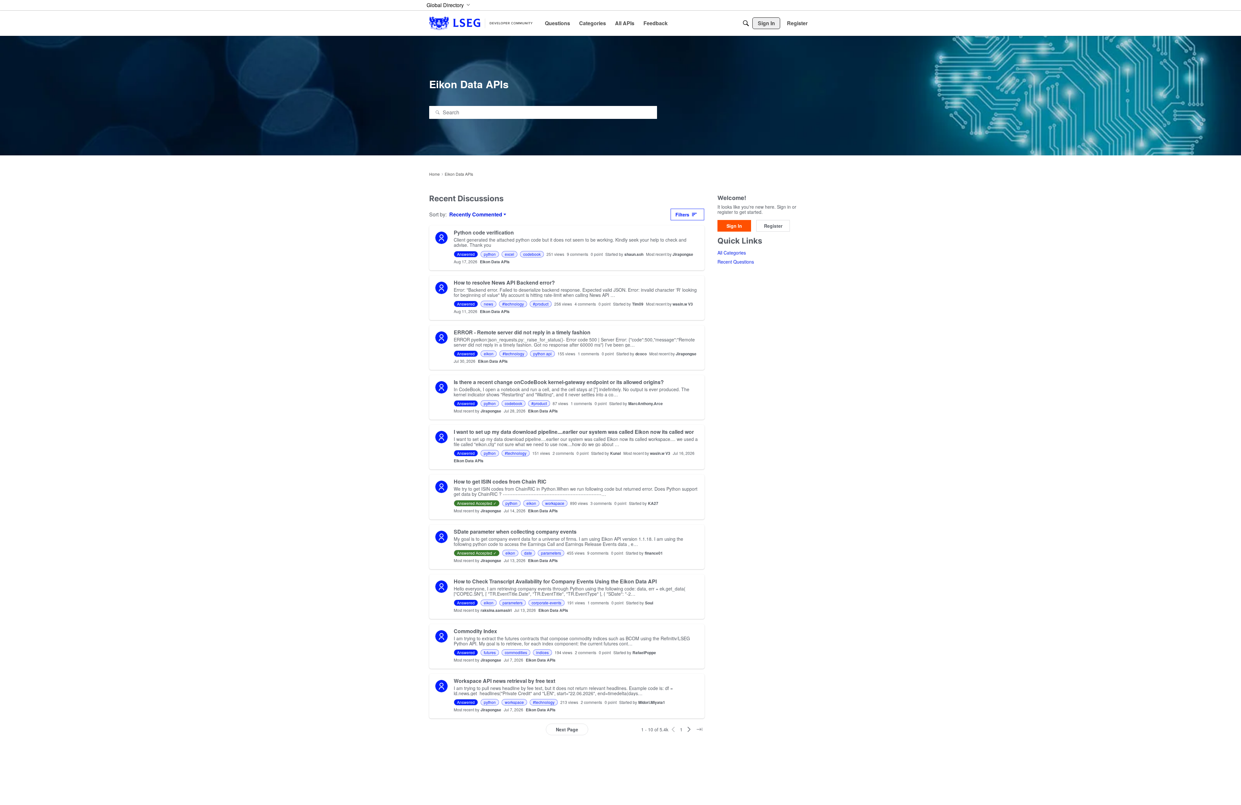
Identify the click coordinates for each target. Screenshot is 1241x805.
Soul (649, 603)
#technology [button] (513, 304)
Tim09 (637, 304)
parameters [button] (551, 553)
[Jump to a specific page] (699, 729)
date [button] (528, 553)
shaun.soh (633, 254)
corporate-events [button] (546, 602)
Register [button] (773, 226)
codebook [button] (532, 254)
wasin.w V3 (683, 304)
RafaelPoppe (644, 652)
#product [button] (540, 304)
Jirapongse (683, 254)
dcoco (641, 354)
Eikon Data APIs (495, 262)
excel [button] (509, 254)
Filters (682, 214)
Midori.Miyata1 (651, 702)
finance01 (654, 553)
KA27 (653, 503)
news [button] (488, 304)
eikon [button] (488, 353)
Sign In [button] (734, 226)
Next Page (567, 729)
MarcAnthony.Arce (645, 403)
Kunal (615, 453)
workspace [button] (554, 503)
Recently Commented (475, 214)
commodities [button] (516, 652)
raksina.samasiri (496, 610)
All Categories (731, 253)
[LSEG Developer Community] (481, 23)
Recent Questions (735, 262)
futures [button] (490, 652)
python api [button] (542, 353)
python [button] (490, 254)
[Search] (746, 23)
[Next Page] (689, 729)
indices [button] (542, 652)
